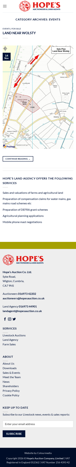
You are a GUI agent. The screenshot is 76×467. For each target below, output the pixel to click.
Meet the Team (12, 377)
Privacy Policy (11, 390)
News (6, 381)
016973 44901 (28, 306)
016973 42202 (27, 293)
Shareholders (11, 386)
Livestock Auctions (14, 335)
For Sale (16, 29)
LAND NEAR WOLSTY (19, 33)
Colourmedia (44, 452)
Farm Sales (9, 344)
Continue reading (17, 158)
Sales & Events (11, 372)
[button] (5, 6)
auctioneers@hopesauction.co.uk (24, 298)
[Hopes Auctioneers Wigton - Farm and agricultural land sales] (40, 6)
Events (6, 29)
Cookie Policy (11, 395)
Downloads (10, 368)
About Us (8, 363)
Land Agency (10, 339)
